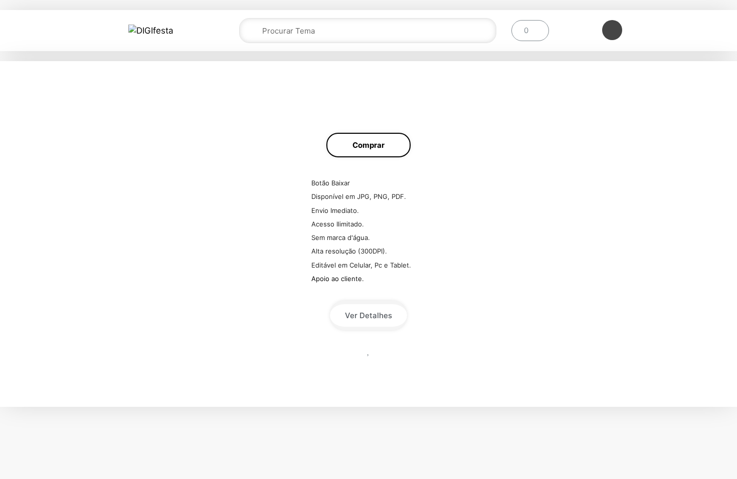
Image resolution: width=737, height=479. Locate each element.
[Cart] (530, 30)
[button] (368, 145)
